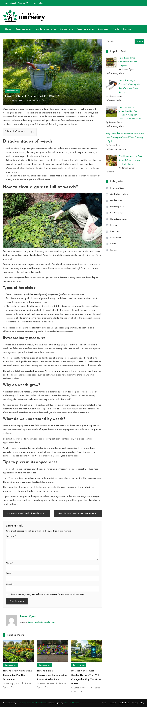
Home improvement (119, 219)
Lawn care (103, 29)
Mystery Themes (71, 703)
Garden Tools (66, 29)
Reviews (127, 29)
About (13, 3)
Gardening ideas (85, 29)
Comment (11, 536)
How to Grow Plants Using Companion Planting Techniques (17, 675)
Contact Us (23, 3)
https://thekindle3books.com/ (41, 623)
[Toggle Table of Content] (30, 132)
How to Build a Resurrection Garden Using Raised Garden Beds (52, 675)
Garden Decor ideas (46, 29)
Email (9, 574)
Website (10, 584)
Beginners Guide (23, 29)
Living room (115, 238)
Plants (116, 29)
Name (9, 563)
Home (5, 3)
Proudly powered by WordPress (32, 703)
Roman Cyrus (33, 101)
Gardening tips (12, 90)
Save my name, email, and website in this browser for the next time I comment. (47, 595)
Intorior (113, 225)
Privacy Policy (37, 3)
